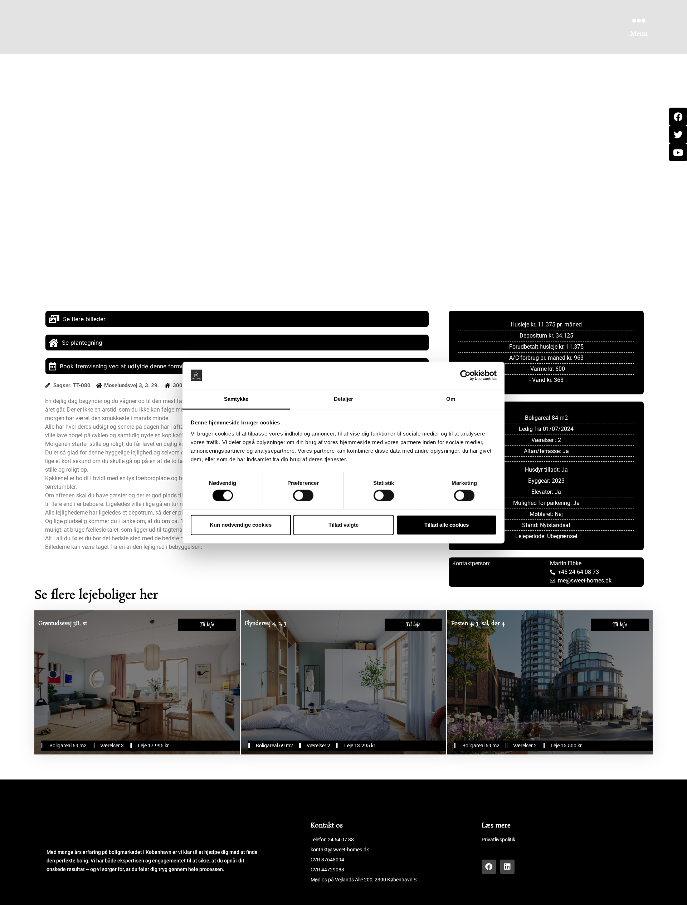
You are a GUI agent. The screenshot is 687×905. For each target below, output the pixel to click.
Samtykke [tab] (236, 399)
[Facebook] (489, 867)
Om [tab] (450, 399)
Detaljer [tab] (344, 399)
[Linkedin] (507, 867)
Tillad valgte (343, 525)
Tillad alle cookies (446, 525)
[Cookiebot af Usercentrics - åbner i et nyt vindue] (465, 375)
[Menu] (639, 21)
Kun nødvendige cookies (241, 525)
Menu (639, 34)
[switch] (303, 495)
